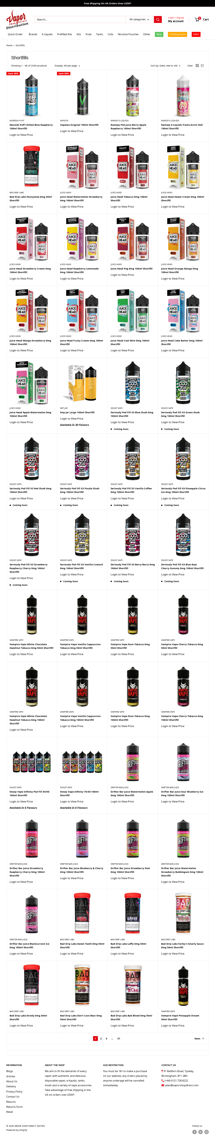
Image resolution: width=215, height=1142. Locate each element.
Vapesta (64, 120)
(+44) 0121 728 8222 (176, 1080)
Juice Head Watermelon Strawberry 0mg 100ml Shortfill (81, 198)
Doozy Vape (117, 408)
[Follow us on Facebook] (194, 1132)
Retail (9, 1112)
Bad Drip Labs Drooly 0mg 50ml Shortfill (28, 1017)
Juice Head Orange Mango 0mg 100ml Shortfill (179, 270)
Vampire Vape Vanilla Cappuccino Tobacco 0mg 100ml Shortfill (80, 717)
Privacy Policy (14, 1091)
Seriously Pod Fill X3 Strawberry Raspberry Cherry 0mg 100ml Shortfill (29, 568)
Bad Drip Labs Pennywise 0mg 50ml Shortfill (31, 198)
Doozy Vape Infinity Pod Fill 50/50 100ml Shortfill (29, 793)
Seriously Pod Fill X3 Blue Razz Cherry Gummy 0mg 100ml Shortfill (182, 566)
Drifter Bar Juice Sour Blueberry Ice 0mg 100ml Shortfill (182, 793)
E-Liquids (47, 34)
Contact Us (12, 1096)
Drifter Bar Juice (119, 787)
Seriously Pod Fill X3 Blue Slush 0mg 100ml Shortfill (132, 414)
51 (118, 1038)
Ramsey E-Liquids (120, 120)
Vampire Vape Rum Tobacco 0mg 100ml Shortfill (130, 717)
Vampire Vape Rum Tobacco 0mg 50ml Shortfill (130, 646)
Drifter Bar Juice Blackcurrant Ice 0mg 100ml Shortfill (29, 945)
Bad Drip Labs (17, 192)
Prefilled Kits (64, 34)
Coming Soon (178, 34)
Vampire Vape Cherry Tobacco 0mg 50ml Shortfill (182, 646)
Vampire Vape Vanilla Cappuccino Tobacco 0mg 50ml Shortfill (80, 646)
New (159, 34)
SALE (196, 34)
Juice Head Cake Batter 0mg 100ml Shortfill (182, 342)
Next (197, 1038)
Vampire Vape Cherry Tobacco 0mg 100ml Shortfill (182, 717)
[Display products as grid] (197, 65)
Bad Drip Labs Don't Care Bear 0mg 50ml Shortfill (81, 1017)
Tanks (99, 34)
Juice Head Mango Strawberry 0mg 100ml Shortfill (30, 342)
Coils (110, 34)
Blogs (9, 1071)
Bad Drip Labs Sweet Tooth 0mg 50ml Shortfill (82, 945)
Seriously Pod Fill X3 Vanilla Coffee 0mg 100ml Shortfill (131, 490)
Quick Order (15, 34)
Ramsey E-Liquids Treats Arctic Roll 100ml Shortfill (182, 126)
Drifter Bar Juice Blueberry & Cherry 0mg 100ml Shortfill (81, 870)
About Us (11, 1081)
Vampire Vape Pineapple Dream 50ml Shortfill (180, 1017)
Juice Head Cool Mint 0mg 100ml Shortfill (130, 342)
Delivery (11, 1086)
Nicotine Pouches (128, 34)
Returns (11, 1102)
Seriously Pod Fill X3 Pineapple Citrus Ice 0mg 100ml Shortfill (183, 490)
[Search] (158, 19)
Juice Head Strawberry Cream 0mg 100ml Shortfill (30, 270)
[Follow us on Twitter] (200, 1132)
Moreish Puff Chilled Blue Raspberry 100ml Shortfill (31, 126)
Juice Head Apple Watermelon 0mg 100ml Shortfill (30, 414)
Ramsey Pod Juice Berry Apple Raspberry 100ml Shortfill (128, 126)
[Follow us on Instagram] (206, 1132)
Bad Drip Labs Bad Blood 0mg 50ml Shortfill (131, 1017)
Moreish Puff (17, 120)
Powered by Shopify (16, 1129)
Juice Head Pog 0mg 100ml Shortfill (132, 268)
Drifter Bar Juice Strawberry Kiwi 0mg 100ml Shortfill (130, 870)
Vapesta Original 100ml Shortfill (79, 124)
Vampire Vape (16, 640)
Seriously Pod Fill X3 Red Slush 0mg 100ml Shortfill (30, 490)
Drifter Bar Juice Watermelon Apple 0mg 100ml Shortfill (132, 793)
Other (146, 34)
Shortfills (20, 45)
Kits (79, 34)
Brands (33, 34)
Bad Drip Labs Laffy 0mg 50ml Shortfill (128, 945)
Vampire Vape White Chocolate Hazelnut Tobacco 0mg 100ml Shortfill (28, 719)
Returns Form (14, 1107)
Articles (10, 1076)
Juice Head (65, 192)
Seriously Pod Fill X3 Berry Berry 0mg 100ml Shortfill (133, 566)
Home (9, 45)
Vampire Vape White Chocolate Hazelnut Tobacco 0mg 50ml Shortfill (31, 646)
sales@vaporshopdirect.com (181, 1085)
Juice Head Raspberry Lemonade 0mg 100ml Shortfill (79, 270)
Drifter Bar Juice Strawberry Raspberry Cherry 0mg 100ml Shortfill (27, 872)
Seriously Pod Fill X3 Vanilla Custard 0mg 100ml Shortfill (81, 566)
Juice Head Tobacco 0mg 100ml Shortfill (129, 198)
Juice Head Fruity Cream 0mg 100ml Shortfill (81, 342)
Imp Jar (64, 408)
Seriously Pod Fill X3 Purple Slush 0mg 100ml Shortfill (79, 490)
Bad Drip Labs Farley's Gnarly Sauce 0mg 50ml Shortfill (182, 945)
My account (176, 21)
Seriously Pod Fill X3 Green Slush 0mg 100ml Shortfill (180, 414)
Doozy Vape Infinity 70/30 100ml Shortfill (79, 793)
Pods (89, 34)
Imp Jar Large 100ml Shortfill (77, 412)
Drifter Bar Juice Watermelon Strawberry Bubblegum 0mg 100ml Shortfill (182, 872)
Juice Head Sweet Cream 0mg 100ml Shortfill (182, 198)
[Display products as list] (202, 65)
